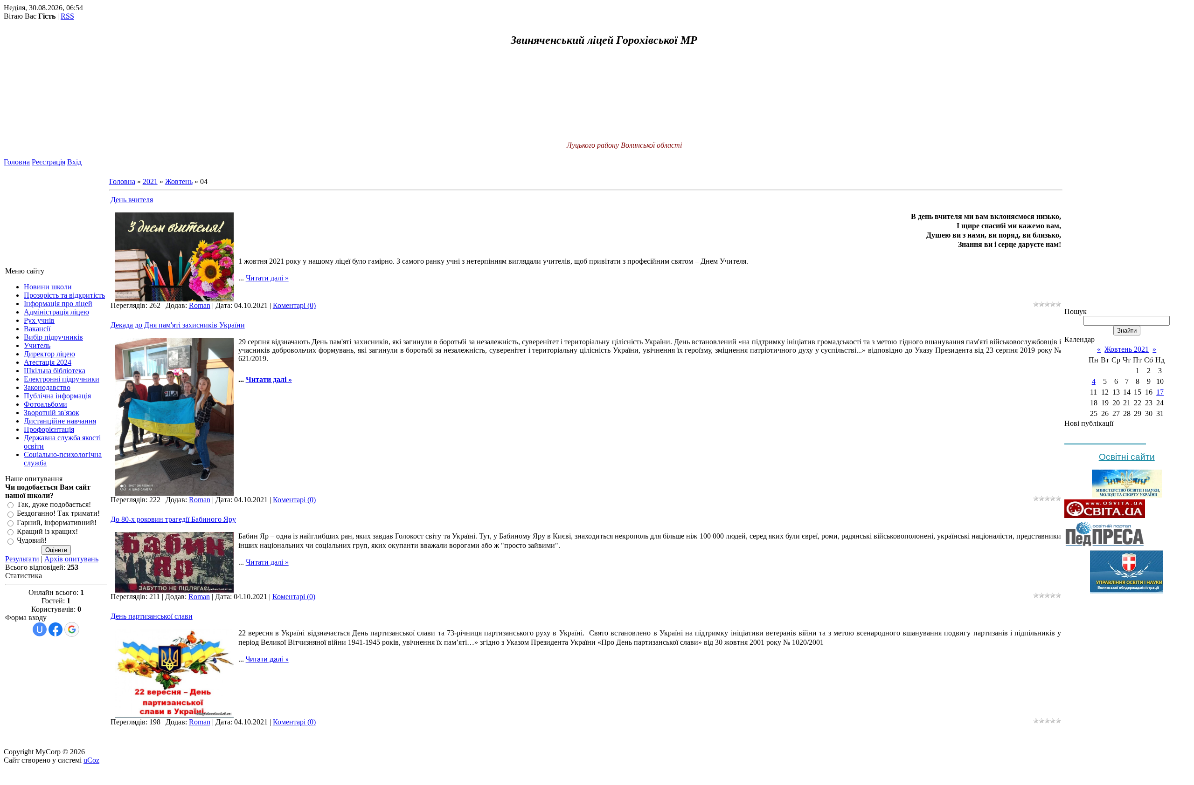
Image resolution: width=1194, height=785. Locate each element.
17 (1160, 392)
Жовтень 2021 (1126, 349)
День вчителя (132, 200)
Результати (22, 559)
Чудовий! (32, 541)
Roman (199, 305)
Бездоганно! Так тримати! (58, 514)
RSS (67, 16)
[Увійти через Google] (71, 629)
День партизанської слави (152, 616)
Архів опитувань (71, 559)
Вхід (74, 162)
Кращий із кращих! (47, 531)
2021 (150, 181)
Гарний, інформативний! (57, 522)
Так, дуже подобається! (54, 504)
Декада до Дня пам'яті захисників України (178, 325)
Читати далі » (267, 278)
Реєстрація (48, 162)
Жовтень (179, 181)
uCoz (91, 760)
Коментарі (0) (294, 305)
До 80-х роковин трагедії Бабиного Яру (173, 519)
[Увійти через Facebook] (55, 629)
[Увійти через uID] (40, 629)
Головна (17, 162)
